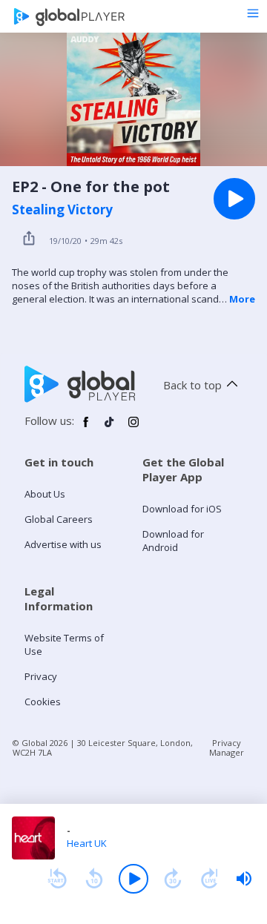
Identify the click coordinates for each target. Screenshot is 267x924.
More (242, 299)
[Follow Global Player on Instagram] (133, 428)
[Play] (133, 879)
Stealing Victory (62, 210)
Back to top (192, 384)
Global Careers (58, 519)
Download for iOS (182, 508)
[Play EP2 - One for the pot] (234, 199)
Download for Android (173, 540)
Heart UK (87, 843)
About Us (44, 494)
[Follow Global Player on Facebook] (86, 428)
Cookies (42, 701)
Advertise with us (63, 544)
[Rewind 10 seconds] (94, 879)
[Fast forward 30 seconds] (173, 879)
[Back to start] (57, 879)
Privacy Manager (226, 747)
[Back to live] (210, 879)
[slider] (244, 879)
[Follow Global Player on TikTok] (109, 428)
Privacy (40, 676)
